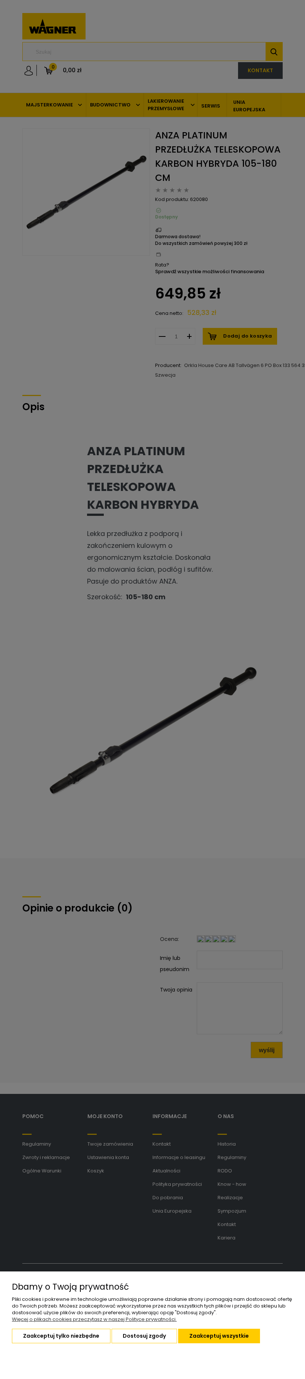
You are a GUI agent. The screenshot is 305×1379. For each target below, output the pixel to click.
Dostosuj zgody (144, 1336)
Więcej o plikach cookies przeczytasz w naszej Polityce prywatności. (94, 1319)
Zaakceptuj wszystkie (219, 1336)
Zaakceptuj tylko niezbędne (61, 1336)
